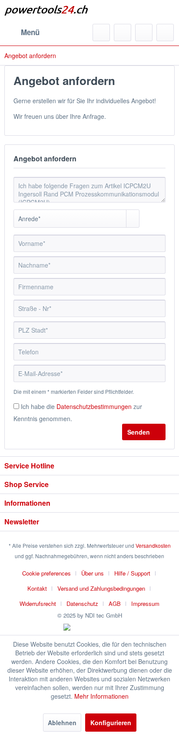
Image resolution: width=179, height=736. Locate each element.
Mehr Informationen (101, 696)
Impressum (145, 603)
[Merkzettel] (122, 32)
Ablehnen (62, 722)
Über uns (92, 573)
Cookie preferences (46, 573)
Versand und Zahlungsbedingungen (101, 588)
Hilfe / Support (132, 573)
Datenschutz (82, 603)
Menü (30, 32)
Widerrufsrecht (38, 603)
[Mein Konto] (143, 32)
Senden (138, 432)
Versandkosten (153, 545)
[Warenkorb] (165, 32)
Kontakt (37, 588)
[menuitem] (22, 32)
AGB (115, 603)
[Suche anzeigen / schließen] (101, 32)
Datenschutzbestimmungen (94, 406)
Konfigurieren (110, 722)
